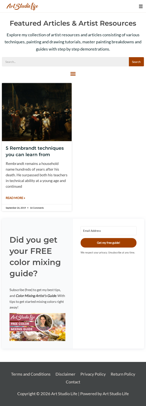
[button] (141, 6)
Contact (73, 381)
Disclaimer (65, 374)
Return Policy (123, 374)
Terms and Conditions (31, 374)
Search (136, 61)
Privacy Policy (93, 374)
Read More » (15, 197)
